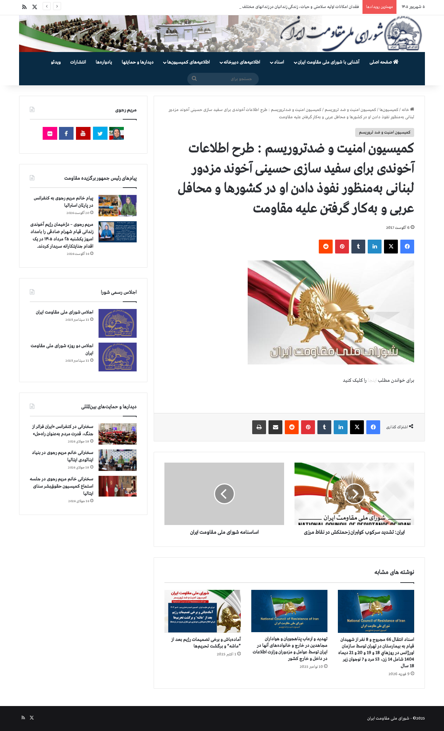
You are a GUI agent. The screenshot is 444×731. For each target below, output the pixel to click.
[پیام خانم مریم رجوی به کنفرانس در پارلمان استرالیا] (118, 205)
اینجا (372, 380)
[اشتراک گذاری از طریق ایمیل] (275, 427)
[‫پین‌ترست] (342, 246)
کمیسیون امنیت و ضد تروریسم (350, 110)
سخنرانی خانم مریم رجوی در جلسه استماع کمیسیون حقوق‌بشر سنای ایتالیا (61, 486)
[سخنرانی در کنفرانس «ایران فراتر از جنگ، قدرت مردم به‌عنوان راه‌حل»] (118, 434)
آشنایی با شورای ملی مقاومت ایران (328, 62)
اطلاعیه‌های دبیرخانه (242, 62)
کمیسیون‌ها (388, 110)
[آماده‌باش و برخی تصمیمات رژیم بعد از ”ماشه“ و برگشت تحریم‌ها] (202, 611)
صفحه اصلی (381, 62)
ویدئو (56, 62)
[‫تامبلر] (358, 246)
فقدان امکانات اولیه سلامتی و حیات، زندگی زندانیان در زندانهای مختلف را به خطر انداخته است (281, 7)
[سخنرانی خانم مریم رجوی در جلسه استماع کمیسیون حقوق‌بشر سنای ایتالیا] (118, 486)
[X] (391, 246)
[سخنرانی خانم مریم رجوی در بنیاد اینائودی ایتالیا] (118, 460)
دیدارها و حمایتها (138, 62)
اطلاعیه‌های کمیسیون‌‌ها (188, 62)
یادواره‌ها (104, 62)
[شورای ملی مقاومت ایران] (222, 33)
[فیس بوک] (407, 246)
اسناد (279, 62)
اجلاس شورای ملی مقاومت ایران (64, 312)
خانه (406, 110)
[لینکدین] (375, 246)
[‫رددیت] (326, 246)
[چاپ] (259, 427)
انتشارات (78, 62)
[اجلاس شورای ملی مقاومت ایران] (118, 323)
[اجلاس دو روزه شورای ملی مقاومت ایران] (118, 357)
